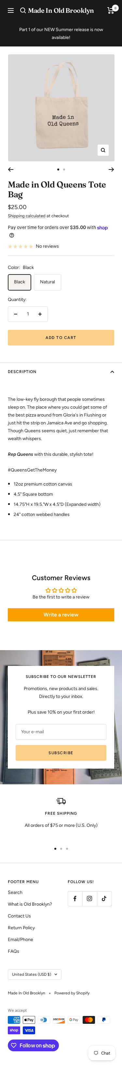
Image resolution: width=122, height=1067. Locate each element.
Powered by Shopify (71, 993)
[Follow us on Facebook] (75, 898)
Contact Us (19, 916)
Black (19, 282)
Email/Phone (20, 939)
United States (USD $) (31, 974)
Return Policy (21, 928)
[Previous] (10, 169)
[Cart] (110, 10)
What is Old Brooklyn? (30, 904)
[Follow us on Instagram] (89, 898)
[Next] (111, 169)
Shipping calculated (27, 215)
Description (22, 371)
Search (15, 892)
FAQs (13, 951)
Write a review (61, 615)
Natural (47, 282)
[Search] (23, 10)
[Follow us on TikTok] (104, 898)
